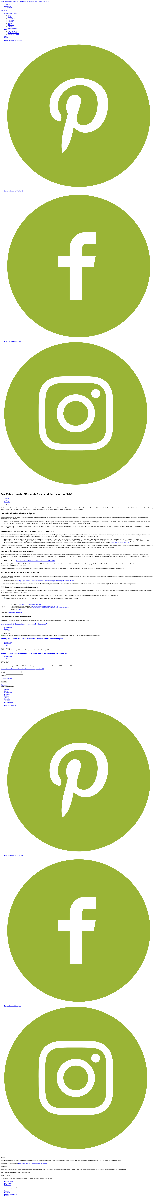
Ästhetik (10, 15)
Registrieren (4, 685)
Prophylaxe (11, 20)
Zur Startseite (8, 7)
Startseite (6, 1191)
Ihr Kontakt (7, 1185)
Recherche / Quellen (13, 34)
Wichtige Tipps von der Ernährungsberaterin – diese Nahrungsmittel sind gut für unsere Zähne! (45, 580)
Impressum (7, 1192)
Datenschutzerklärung (10, 1194)
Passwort (3, 675)
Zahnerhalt (11, 25)
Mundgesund (11, 18)
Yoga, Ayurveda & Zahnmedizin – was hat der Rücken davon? (24, 624)
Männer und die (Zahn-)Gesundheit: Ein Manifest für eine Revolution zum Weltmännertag (34, 653)
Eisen (19, 609)
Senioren (10, 21)
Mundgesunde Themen (10, 13)
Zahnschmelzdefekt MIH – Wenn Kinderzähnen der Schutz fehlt (35, 561)
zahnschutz (19, 612)
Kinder (10, 17)
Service (10, 23)
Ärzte (5, 36)
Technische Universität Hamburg (119, 542)
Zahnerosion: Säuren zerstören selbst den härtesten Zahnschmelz (50, 607)
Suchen (6, 37)
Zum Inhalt (7, 4)
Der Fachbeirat (8, 1181)
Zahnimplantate (12, 28)
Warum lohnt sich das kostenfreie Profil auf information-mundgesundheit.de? (22, 669)
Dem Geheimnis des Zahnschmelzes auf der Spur (44, 606)
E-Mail (3, 672)
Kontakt (6, 1195)
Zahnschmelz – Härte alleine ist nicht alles (29, 604)
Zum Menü (7, 6)
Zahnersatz (11, 26)
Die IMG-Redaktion (13, 33)
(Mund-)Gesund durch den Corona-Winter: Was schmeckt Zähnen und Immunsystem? (32, 639)
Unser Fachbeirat (12, 31)
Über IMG (7, 29)
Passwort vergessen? (6, 678)
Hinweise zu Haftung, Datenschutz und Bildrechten (32, 1163)
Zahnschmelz (11, 612)
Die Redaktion (8, 1183)
